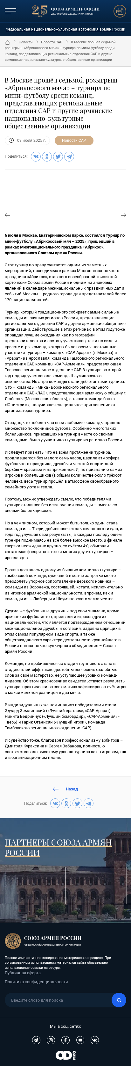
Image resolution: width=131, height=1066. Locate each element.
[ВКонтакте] (36, 157)
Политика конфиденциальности (36, 981)
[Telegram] (69, 157)
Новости (25, 42)
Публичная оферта (23, 972)
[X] (58, 157)
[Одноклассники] (47, 157)
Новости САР (51, 42)
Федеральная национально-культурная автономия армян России (65, 29)
